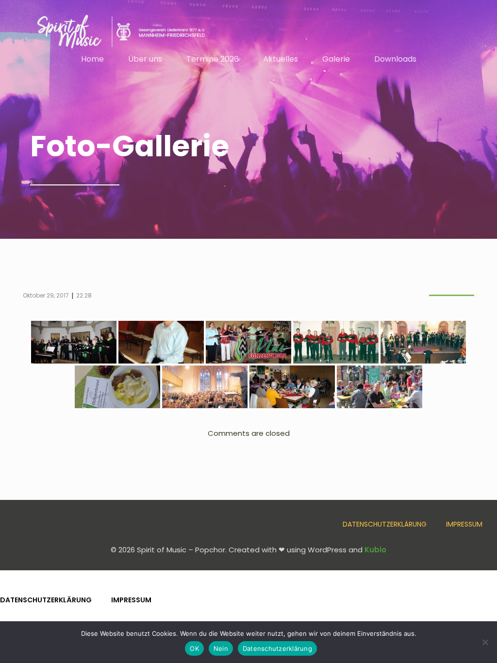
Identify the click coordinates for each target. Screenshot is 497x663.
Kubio (375, 550)
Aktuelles (280, 59)
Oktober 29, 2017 (46, 295)
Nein (221, 648)
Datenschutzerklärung (385, 524)
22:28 (84, 295)
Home (92, 59)
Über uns (145, 59)
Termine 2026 (212, 59)
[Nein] (485, 642)
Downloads (395, 59)
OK (194, 648)
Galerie (336, 59)
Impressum (464, 524)
